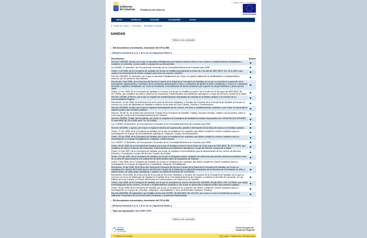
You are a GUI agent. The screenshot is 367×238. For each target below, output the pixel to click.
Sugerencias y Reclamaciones (243, 236)
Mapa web (238, 3)
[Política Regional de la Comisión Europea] (249, 14)
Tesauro (154, 20)
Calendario (174, 20)
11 (150, 53)
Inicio (119, 20)
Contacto (251, 3)
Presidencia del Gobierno (156, 7)
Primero (117, 53)
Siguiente (158, 53)
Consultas (136, 26)
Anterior (126, 53)
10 (147, 53)
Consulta (136, 20)
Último (167, 53)
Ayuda (192, 20)
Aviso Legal (223, 236)
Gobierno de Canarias (123, 7)
